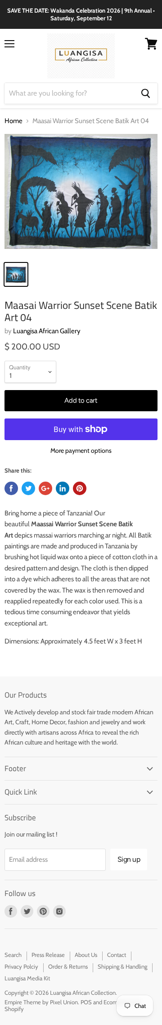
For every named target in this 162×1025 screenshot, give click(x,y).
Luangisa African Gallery (47, 331)
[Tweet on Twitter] (28, 488)
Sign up (128, 859)
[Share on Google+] (45, 488)
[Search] (146, 93)
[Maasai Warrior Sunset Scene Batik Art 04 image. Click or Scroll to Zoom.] (81, 195)
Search (13, 954)
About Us (86, 954)
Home (13, 121)
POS (86, 1002)
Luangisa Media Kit (27, 978)
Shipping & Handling (122, 966)
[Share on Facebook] (11, 488)
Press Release (48, 954)
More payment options (81, 450)
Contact (116, 954)
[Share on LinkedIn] (62, 488)
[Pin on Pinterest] (79, 488)
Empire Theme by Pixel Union (41, 1002)
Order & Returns (68, 966)
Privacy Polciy (21, 966)
